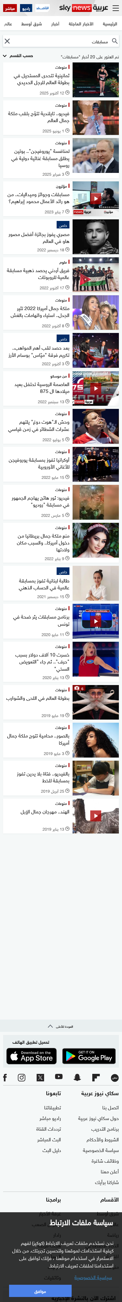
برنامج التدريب (105, 1128)
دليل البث (52, 1149)
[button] (7, 41)
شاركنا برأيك (107, 1181)
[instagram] (21, 1078)
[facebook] (5, 1078)
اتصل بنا (110, 1107)
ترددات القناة (48, 1128)
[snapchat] (77, 1078)
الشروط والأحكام (103, 1139)
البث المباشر (49, 1139)
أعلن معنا (110, 1171)
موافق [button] (40, 1290)
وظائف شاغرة (105, 1160)
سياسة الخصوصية (101, 1149)
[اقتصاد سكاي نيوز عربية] (42, 8)
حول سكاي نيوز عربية (98, 1117)
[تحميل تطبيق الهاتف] (61, 1056)
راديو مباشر (50, 1117)
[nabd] (115, 1078)
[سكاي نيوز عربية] (83, 8)
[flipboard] (96, 1078)
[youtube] (59, 1078)
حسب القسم (20, 55)
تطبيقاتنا (52, 1107)
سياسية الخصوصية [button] (93, 1276)
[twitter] (40, 1078)
